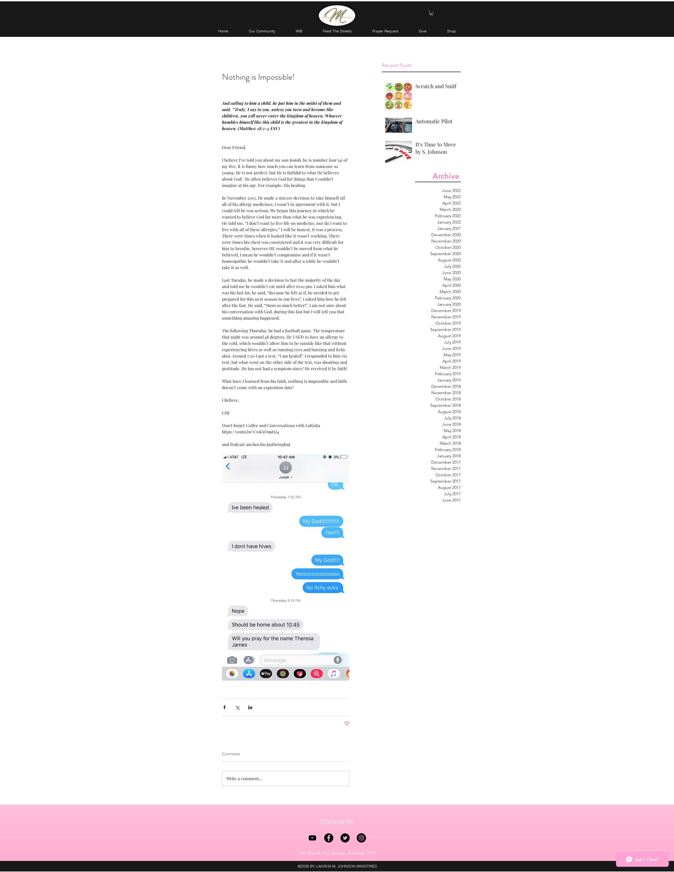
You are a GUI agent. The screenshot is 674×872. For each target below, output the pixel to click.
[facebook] (328, 838)
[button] (431, 12)
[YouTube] (312, 838)
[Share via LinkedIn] (250, 707)
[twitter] (345, 838)
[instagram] (361, 838)
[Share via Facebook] (224, 707)
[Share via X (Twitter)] (237, 707)
